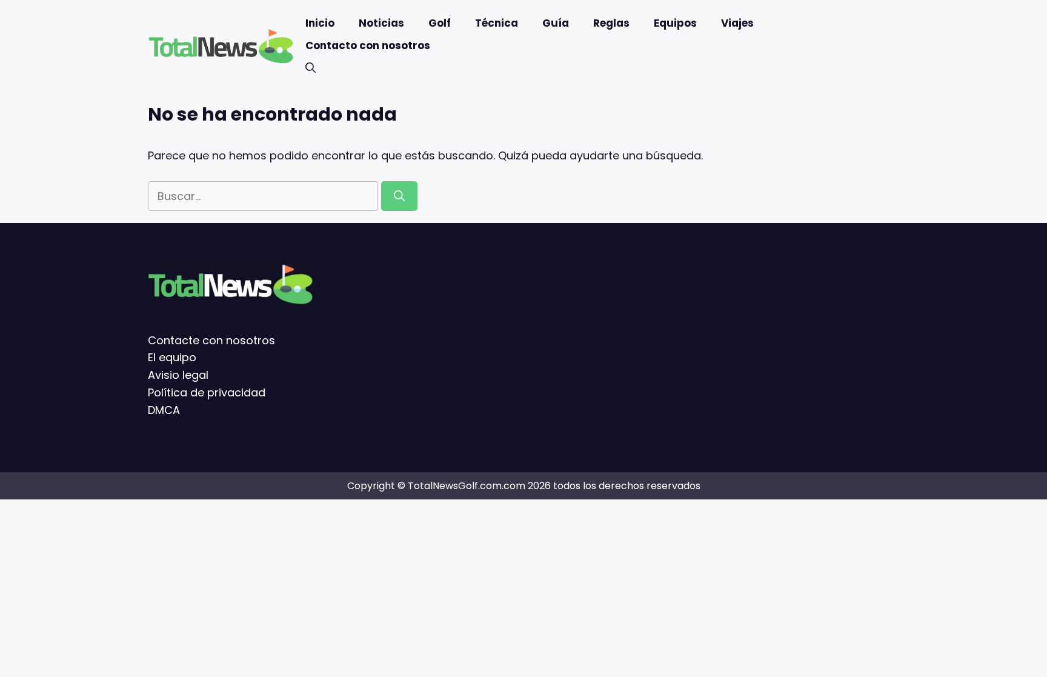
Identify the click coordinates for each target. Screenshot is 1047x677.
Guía (555, 23)
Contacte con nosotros (211, 339)
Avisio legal (178, 374)
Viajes (737, 23)
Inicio (319, 23)
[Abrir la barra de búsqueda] (310, 68)
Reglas (611, 23)
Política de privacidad (206, 392)
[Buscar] (399, 196)
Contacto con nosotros (367, 45)
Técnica (496, 23)
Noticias (381, 23)
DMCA (164, 410)
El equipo (172, 357)
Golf (439, 23)
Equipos (675, 23)
